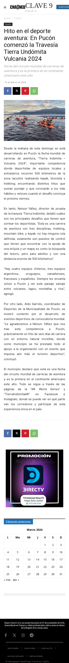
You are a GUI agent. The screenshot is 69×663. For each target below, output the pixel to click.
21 (37, 567)
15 (45, 559)
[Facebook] (8, 91)
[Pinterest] (25, 91)
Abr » (16, 580)
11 (7, 559)
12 (17, 559)
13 (28, 559)
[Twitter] (14, 635)
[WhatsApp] (34, 91)
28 (37, 574)
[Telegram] (32, 635)
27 (28, 574)
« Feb (7, 580)
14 (37, 559)
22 (45, 567)
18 (7, 567)
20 (28, 567)
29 (45, 574)
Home (7, 18)
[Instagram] (23, 635)
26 (17, 574)
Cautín (17, 18)
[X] (16, 91)
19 (17, 567)
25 (7, 574)
